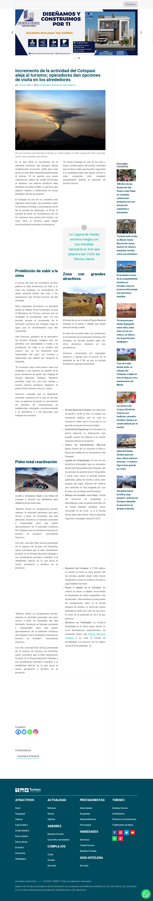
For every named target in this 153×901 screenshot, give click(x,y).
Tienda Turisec (87, 845)
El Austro (19, 847)
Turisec (22, 85)
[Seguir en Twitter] (126, 832)
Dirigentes (85, 814)
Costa (50, 854)
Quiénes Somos (120, 808)
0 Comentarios (68, 85)
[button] (12, 32)
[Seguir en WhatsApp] (114, 838)
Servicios (84, 839)
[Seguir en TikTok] (120, 838)
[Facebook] (18, 732)
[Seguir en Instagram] (120, 832)
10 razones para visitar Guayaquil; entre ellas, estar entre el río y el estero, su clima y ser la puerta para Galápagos (126, 331)
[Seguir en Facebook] (114, 832)
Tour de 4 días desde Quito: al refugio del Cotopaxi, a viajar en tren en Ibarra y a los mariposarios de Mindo (127, 374)
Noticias (55, 85)
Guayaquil (20, 814)
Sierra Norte (21, 842)
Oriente (51, 860)
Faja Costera (21, 825)
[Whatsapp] (29, 732)
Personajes (85, 825)
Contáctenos (118, 814)
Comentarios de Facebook (28, 756)
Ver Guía (84, 865)
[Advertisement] (36, 247)
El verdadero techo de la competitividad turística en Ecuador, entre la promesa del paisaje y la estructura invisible (127, 286)
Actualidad (45, 85)
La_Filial (40, 881)
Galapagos (20, 859)
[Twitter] (24, 732)
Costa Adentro (22, 830)
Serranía (52, 865)
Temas (51, 814)
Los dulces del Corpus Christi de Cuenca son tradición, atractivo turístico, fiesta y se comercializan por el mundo (127, 416)
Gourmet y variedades (58, 839)
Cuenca (19, 819)
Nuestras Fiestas (88, 851)
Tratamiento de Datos (122, 825)
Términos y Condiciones (124, 819)
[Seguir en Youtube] (132, 832)
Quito (17, 808)
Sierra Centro (21, 836)
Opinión (51, 819)
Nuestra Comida (56, 834)
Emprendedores (88, 819)
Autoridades (86, 808)
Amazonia (20, 853)
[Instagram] (35, 732)
